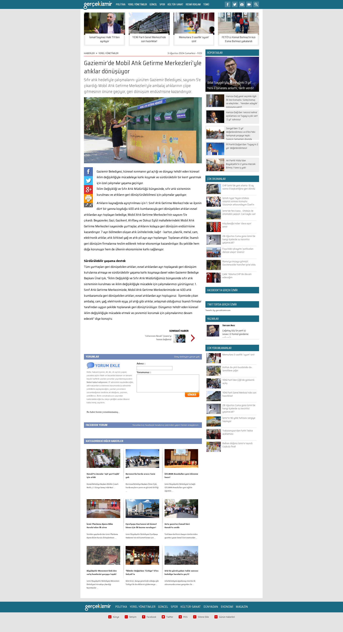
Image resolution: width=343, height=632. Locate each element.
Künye (116, 617)
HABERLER (89, 53)
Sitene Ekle (203, 617)
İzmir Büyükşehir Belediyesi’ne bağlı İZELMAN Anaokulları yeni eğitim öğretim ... (180, 487)
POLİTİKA (120, 4)
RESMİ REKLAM (193, 4)
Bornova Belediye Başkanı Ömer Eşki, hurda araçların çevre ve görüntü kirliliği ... (142, 487)
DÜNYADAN (210, 606)
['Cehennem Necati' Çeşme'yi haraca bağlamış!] (179, 343)
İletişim (132, 617)
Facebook (151, 617)
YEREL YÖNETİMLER (137, 4)
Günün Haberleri (227, 617)
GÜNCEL (153, 4)
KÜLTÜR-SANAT (175, 4)
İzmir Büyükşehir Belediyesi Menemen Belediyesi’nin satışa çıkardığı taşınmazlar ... (103, 584)
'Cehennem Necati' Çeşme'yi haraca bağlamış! (158, 337)
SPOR (162, 4)
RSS (185, 617)
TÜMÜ (206, 4)
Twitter (169, 617)
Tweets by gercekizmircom (217, 310)
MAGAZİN (242, 606)
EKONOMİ (227, 606)
